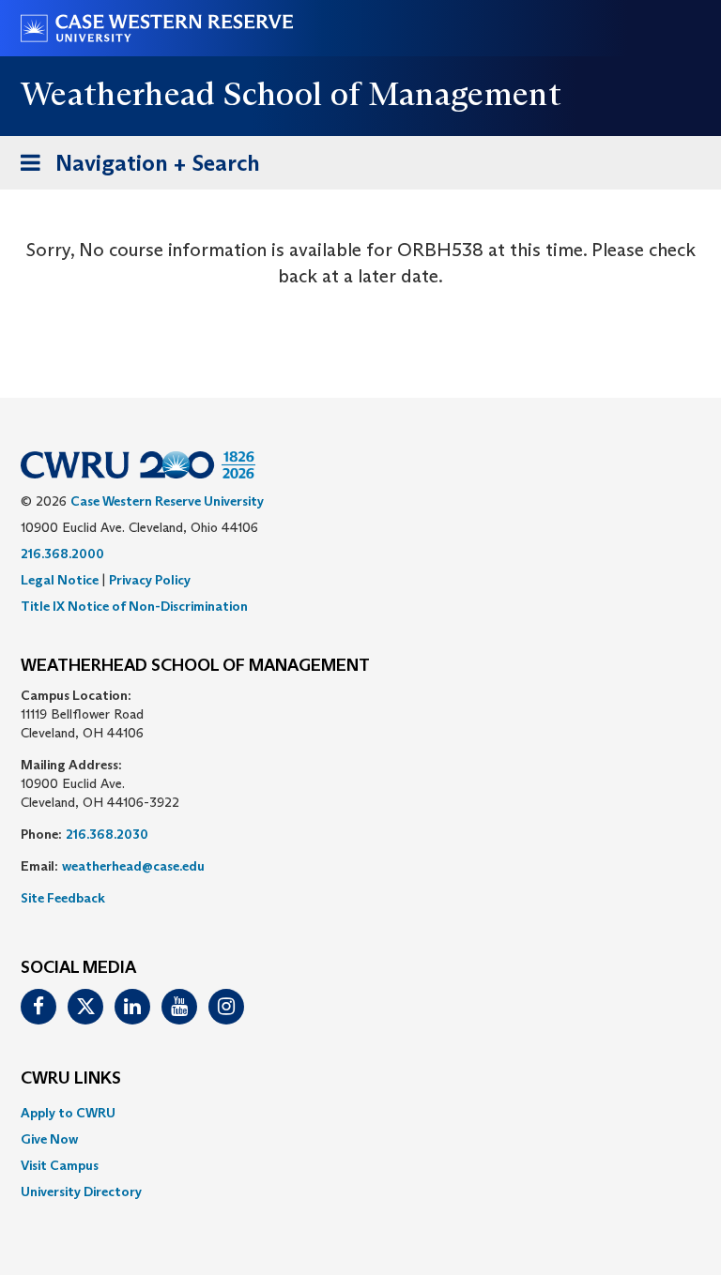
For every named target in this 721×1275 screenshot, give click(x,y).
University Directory (81, 1191)
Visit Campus (60, 1165)
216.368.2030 (107, 834)
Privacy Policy (150, 579)
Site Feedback (63, 897)
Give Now (49, 1139)
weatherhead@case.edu (133, 866)
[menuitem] (360, 1113)
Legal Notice (60, 579)
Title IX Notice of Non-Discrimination (134, 606)
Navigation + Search (134, 169)
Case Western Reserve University (167, 501)
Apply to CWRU (68, 1112)
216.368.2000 (62, 553)
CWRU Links (71, 1079)
